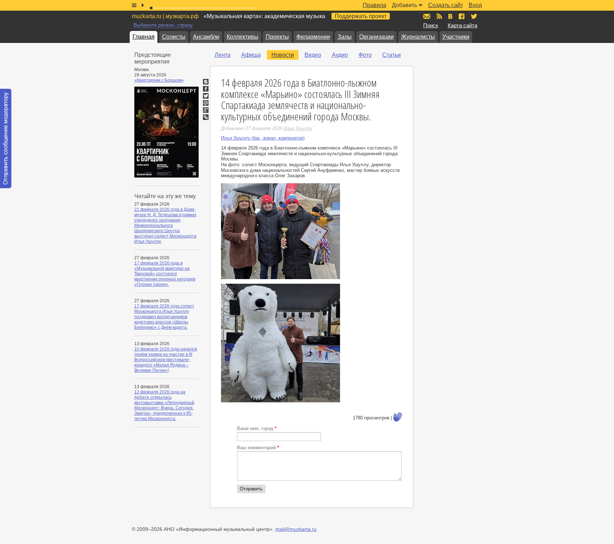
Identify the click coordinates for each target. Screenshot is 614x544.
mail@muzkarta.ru (296, 529)
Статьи (391, 55)
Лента (223, 55)
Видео (313, 55)
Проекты (277, 37)
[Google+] (206, 110)
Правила (374, 5)
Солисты (173, 37)
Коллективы (242, 37)
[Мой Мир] (206, 103)
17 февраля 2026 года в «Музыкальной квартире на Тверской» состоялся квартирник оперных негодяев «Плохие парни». (164, 274)
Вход (475, 5)
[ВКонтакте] (206, 82)
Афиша (251, 55)
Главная (144, 37)
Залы (345, 37)
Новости (282, 55)
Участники (455, 37)
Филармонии (313, 37)
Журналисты (418, 37)
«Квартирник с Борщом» (159, 80)
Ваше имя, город (256, 428)
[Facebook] (206, 89)
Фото (365, 55)
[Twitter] (206, 96)
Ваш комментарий (258, 447)
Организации (376, 37)
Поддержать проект (361, 16)
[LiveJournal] (206, 117)
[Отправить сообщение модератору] (5, 138)
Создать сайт (445, 5)
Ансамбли (206, 37)
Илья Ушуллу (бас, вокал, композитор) (263, 138)
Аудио (340, 55)
